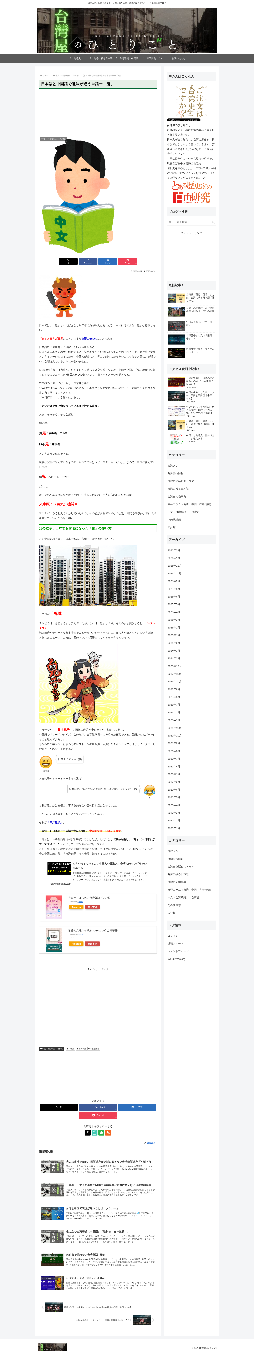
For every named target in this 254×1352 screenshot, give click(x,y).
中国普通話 (95, 1049)
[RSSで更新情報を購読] (108, 1133)
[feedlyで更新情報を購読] (101, 1133)
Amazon (76, 907)
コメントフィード (178, 951)
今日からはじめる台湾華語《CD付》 (90, 897)
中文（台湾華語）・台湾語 (52, 1049)
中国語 (71, 1049)
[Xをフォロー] (88, 1133)
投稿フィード (175, 943)
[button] (213, 222)
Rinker (80, 902)
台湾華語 (82, 1049)
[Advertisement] (98, 111)
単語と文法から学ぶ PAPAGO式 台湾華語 (93, 930)
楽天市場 (92, 907)
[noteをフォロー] (94, 1133)
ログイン (173, 935)
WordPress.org (176, 959)
